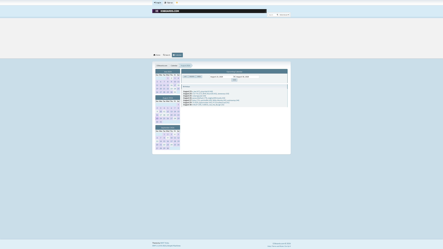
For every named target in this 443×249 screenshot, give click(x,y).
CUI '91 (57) (197, 93)
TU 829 (195, 102)
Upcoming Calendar (234, 71)
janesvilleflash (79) (199, 98)
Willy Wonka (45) (219, 100)
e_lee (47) (196, 91)
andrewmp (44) (233, 100)
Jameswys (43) (223, 93)
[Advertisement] (221, 34)
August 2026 (168, 98)
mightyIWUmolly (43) (216, 98)
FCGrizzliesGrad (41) (221, 102)
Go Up (287, 246)
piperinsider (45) (205, 102)
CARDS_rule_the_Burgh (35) (213, 105)
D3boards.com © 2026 (282, 243)
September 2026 (167, 127)
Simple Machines (174, 246)
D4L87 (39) (196, 105)
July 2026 (168, 71)
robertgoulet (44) (199, 96)
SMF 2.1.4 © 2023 (159, 246)
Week (199, 76)
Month (192, 76)
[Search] (277, 14)
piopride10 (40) (207, 91)
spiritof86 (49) (206, 100)
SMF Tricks (164, 243)
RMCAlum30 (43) (210, 93)
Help (269, 246)
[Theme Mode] (177, 2)
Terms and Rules (278, 246)
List (185, 76)
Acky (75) (196, 100)
